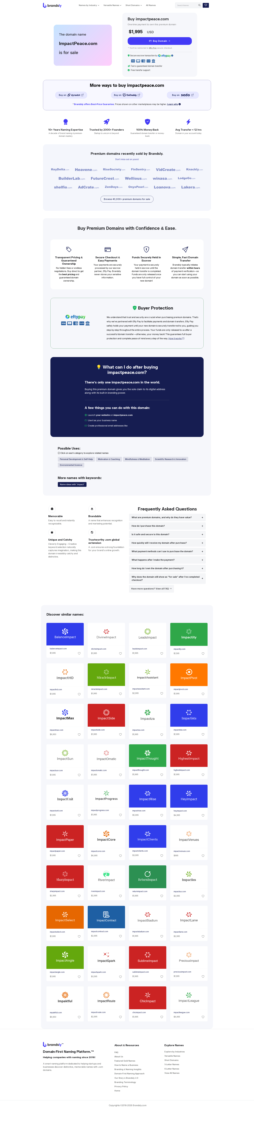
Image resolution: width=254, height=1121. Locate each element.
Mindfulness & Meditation (137, 459)
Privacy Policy (121, 1086)
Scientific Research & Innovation (170, 459)
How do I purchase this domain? (148, 526)
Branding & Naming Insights (127, 1069)
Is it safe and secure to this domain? (150, 534)
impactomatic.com (98, 770)
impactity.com (179, 649)
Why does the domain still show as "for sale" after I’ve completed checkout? (165, 578)
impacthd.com (56, 689)
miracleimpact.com (99, 689)
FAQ (116, 1052)
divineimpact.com (98, 649)
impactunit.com (56, 811)
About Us (118, 1056)
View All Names (171, 1073)
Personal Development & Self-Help (76, 459)
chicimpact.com (139, 1012)
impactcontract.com (99, 931)
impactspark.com (98, 972)
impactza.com (138, 730)
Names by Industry (88, 5)
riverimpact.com (98, 891)
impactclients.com (140, 851)
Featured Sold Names (124, 1061)
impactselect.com (57, 932)
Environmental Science (71, 465)
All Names (151, 5)
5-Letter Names (171, 1064)
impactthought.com (140, 770)
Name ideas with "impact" (72, 484)
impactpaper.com (57, 851)
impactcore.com (98, 851)
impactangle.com (57, 972)
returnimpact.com (139, 891)
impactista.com (180, 730)
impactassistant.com (141, 689)
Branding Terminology (125, 1082)
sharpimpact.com (57, 891)
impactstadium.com (140, 932)
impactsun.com (56, 770)
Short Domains (133, 5)
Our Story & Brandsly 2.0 (126, 1078)
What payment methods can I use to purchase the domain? (162, 551)
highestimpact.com (182, 770)
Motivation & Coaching (109, 459)
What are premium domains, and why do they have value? (162, 517)
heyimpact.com (180, 811)
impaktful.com (56, 1012)
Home (117, 1091)
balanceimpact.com (58, 649)
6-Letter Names (171, 1069)
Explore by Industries (174, 1052)
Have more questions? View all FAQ (150, 589)
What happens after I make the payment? (153, 560)
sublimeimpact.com (140, 972)
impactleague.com (182, 1012)
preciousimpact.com (182, 972)
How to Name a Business (126, 1065)
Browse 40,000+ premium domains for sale (127, 199)
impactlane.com (180, 932)
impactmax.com (56, 730)
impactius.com (180, 891)
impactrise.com (138, 811)
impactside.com (98, 730)
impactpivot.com (181, 689)
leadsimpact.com (139, 649)
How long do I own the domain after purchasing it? (158, 568)
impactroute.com (98, 1012)
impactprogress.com (100, 810)
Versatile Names (111, 5)
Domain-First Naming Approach (129, 1073)
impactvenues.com (182, 851)
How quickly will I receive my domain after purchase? (159, 543)
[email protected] (137, 426)
